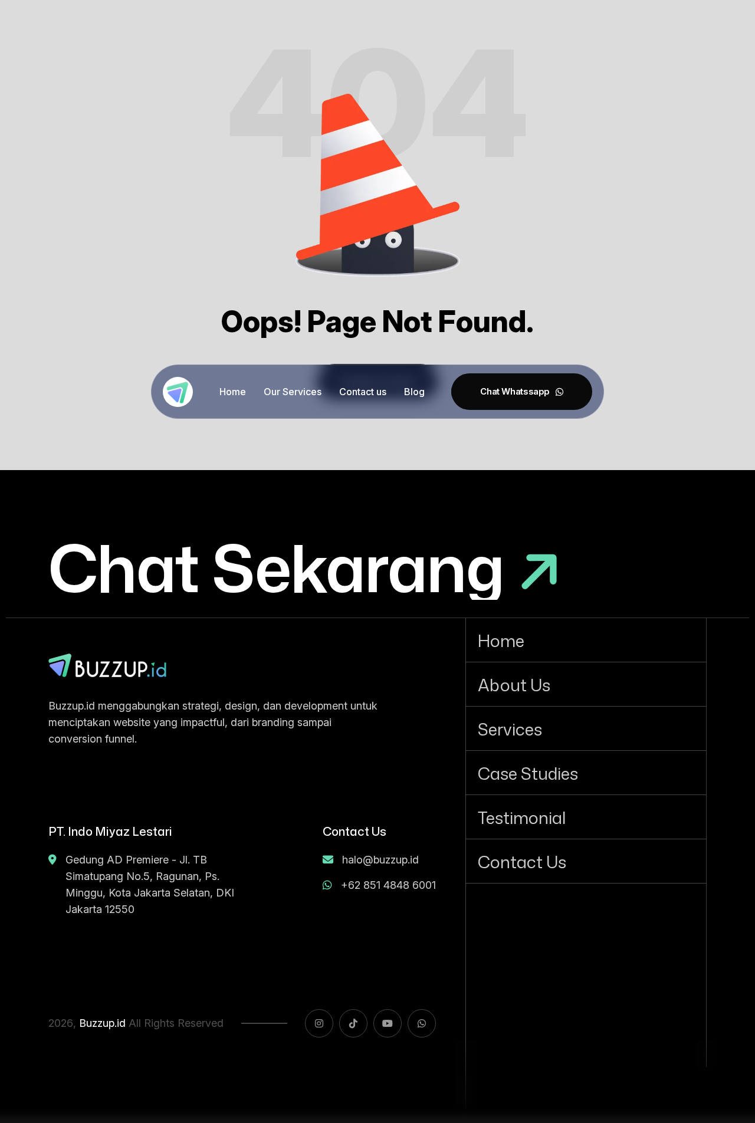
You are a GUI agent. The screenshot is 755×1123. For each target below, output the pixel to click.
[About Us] (586, 684)
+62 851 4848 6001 (388, 885)
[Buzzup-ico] (178, 392)
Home (232, 392)
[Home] (586, 640)
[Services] (586, 728)
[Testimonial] (586, 817)
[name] (107, 665)
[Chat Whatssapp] (521, 391)
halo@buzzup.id (380, 859)
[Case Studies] (586, 772)
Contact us (362, 392)
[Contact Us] (586, 861)
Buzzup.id (102, 1023)
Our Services (292, 392)
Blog (414, 392)
